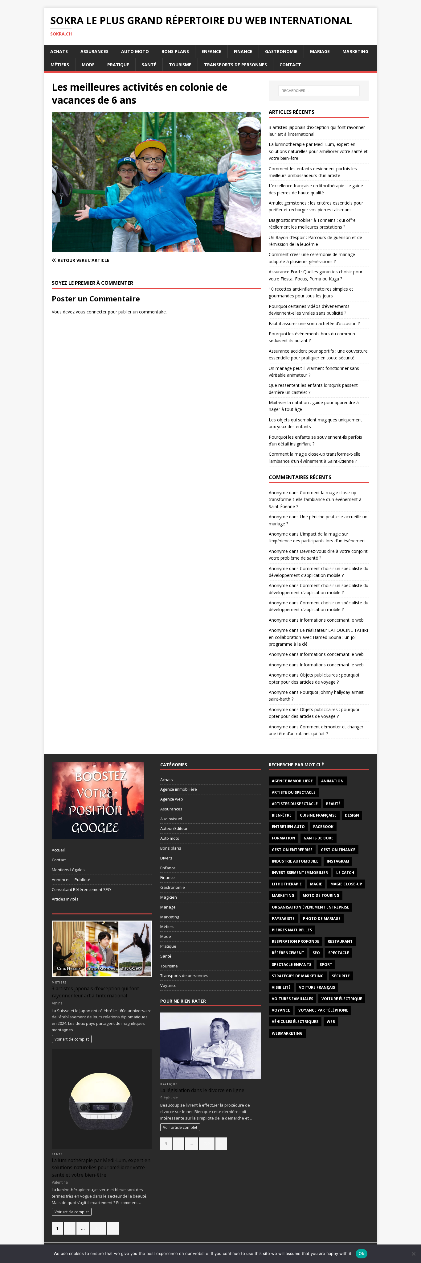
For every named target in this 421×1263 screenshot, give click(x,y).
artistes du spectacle (295, 803)
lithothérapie (287, 884)
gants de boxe (318, 838)
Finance (243, 51)
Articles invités (65, 899)
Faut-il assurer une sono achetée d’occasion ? (314, 323)
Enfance (211, 51)
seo (316, 952)
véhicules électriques (295, 1021)
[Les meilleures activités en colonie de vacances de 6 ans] (156, 248)
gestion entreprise (292, 849)
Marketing (355, 51)
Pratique (118, 65)
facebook (323, 826)
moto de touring (321, 895)
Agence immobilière (178, 789)
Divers (166, 858)
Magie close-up (346, 884)
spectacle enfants (291, 964)
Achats (59, 51)
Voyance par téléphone (323, 1010)
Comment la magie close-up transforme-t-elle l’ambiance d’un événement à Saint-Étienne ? (315, 499)
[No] (413, 1254)
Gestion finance (338, 849)
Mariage (320, 51)
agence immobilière (292, 781)
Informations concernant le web (332, 620)
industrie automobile (295, 861)
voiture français (317, 987)
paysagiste (283, 918)
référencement (288, 952)
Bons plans (175, 51)
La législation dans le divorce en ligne (202, 1090)
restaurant (340, 941)
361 (98, 1228)
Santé (149, 65)
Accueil (58, 850)
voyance (281, 1010)
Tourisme (180, 65)
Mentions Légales (68, 869)
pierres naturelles (292, 930)
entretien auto (288, 826)
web (331, 1021)
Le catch (345, 872)
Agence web (171, 799)
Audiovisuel (171, 819)
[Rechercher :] (319, 90)
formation (283, 838)
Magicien (168, 897)
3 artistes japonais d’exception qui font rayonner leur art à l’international (95, 992)
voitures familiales (292, 998)
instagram (338, 861)
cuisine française (318, 815)
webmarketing (287, 1033)
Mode (88, 65)
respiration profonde (295, 941)
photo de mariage (322, 918)
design (352, 815)
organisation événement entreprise (310, 907)
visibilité (281, 987)
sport (326, 964)
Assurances (94, 51)
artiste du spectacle (294, 792)
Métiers (60, 65)
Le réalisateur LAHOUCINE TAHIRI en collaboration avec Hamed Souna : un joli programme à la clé (318, 637)
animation (332, 781)
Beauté (333, 803)
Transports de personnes (235, 65)
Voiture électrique (341, 998)
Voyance (168, 985)
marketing (283, 895)
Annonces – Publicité (71, 879)
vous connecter (91, 312)
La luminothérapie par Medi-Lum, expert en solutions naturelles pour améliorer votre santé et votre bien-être (318, 151)
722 (206, 1143)
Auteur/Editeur (174, 828)
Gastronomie (281, 51)
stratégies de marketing (298, 976)
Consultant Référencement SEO (81, 889)
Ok (361, 1253)
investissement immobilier (300, 872)
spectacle (338, 952)
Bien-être (282, 815)
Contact (290, 65)
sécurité (341, 976)
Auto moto (135, 51)
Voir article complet (72, 1039)
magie (316, 884)
